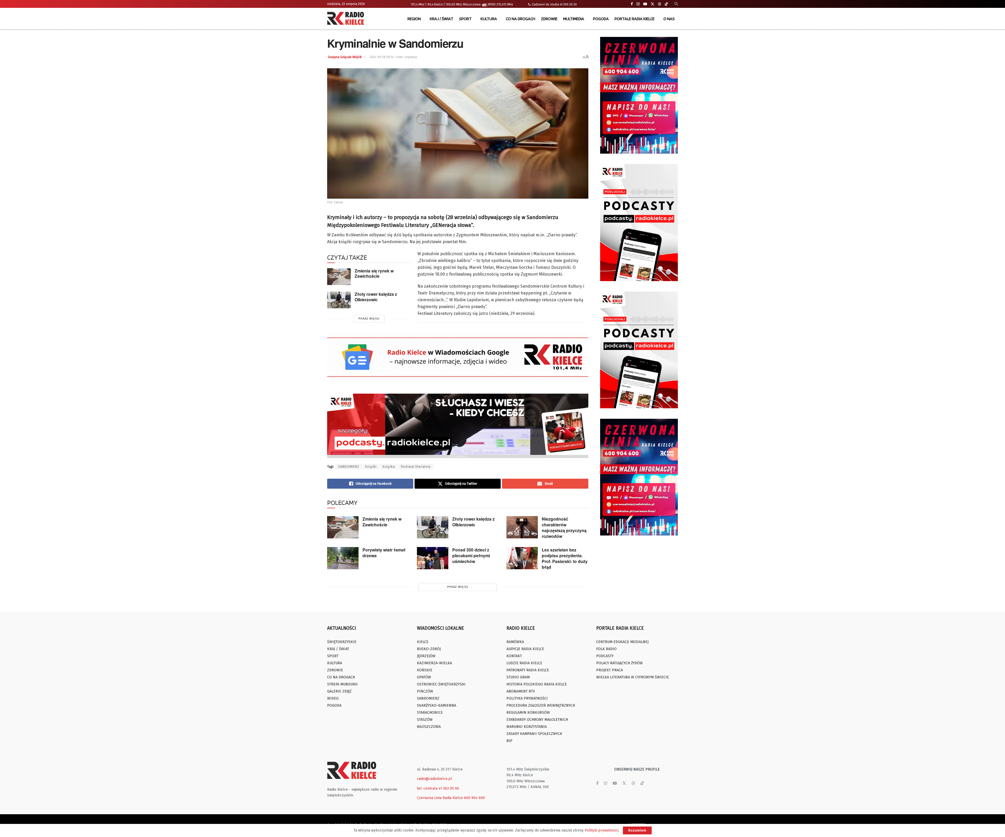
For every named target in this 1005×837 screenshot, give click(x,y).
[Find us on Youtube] (645, 4)
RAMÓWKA (515, 642)
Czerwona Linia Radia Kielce (440, 798)
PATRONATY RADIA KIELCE (527, 670)
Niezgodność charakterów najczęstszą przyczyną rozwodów (564, 527)
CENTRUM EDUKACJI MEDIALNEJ (622, 642)
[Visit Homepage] (346, 19)
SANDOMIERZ (348, 466)
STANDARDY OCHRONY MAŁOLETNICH (537, 719)
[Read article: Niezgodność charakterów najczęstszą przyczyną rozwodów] (522, 527)
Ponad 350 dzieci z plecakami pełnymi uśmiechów (471, 555)
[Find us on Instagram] (638, 4)
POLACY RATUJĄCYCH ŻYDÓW (619, 663)
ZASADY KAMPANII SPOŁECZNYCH (534, 734)
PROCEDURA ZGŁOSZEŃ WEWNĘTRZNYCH (540, 705)
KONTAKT (514, 656)
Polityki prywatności (601, 830)
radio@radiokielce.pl (434, 779)
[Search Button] (676, 4)
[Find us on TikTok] (666, 4)
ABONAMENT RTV (520, 691)
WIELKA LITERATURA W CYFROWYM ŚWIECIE (632, 677)
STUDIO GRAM (518, 677)
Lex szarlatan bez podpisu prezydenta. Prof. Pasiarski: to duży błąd (565, 558)
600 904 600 (474, 798)
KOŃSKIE (424, 670)
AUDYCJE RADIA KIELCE (525, 649)
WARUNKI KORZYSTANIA (526, 726)
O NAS (669, 18)
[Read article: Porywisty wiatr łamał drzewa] (343, 558)
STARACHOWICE (430, 712)
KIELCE (422, 642)
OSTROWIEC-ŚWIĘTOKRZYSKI (441, 684)
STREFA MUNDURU (342, 684)
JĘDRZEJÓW (426, 656)
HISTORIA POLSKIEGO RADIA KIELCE (536, 684)
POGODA (601, 18)
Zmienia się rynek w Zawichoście (374, 273)
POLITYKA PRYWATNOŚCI (527, 698)
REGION (414, 18)
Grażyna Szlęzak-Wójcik (345, 57)
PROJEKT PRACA (609, 670)
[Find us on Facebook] (632, 4)
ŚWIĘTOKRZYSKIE (341, 642)
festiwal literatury (416, 466)
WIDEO (333, 698)
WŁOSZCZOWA (429, 726)
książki (371, 466)
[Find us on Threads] (659, 4)
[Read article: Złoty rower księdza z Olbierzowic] (339, 300)
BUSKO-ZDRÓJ (429, 649)
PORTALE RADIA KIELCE (635, 18)
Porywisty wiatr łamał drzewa (384, 553)
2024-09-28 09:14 (382, 57)
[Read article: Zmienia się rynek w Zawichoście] (339, 276)
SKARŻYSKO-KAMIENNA (436, 705)
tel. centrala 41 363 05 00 (438, 788)
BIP (509, 741)
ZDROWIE (549, 18)
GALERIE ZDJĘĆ (339, 691)
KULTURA (489, 18)
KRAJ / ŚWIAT (441, 18)
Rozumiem (637, 830)
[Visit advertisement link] (639, 95)
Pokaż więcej (369, 318)
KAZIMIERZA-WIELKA (434, 663)
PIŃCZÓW (425, 691)
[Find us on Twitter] (652, 4)
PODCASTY (604, 656)
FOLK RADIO (606, 649)
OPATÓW (424, 677)
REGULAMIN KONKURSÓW (528, 712)
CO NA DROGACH (520, 18)
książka (389, 466)
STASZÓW (425, 719)
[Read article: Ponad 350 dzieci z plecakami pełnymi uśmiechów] (432, 558)
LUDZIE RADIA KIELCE (524, 663)
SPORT (465, 18)
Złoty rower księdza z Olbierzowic (376, 297)
